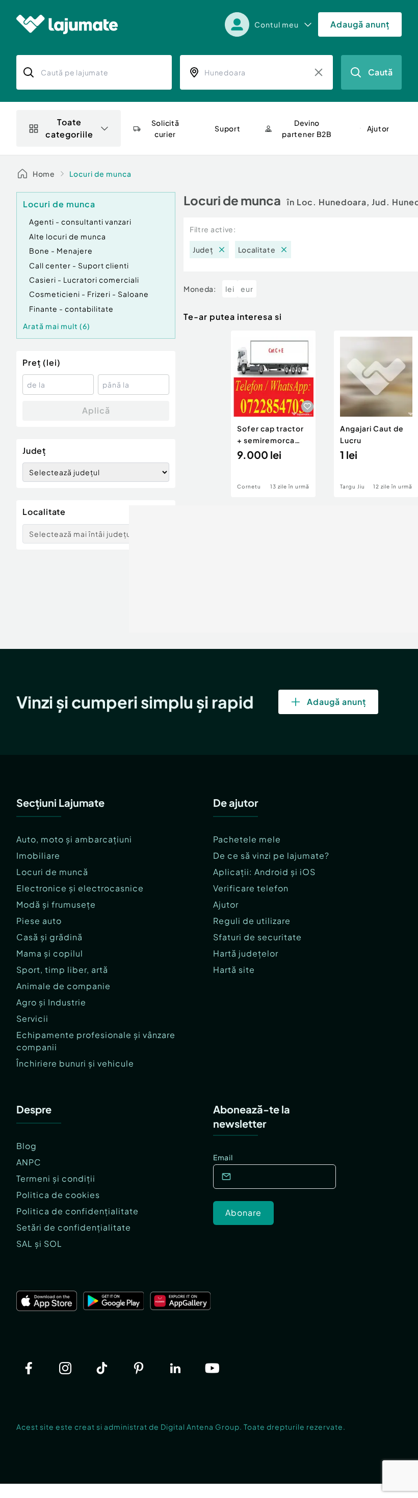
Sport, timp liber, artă (62, 969)
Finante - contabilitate (71, 308)
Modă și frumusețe (56, 904)
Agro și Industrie (51, 1002)
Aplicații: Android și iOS (264, 871)
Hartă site (234, 969)
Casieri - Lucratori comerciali (84, 279)
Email (223, 1157)
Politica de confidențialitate (77, 1211)
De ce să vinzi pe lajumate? (271, 855)
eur (247, 288)
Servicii (32, 1018)
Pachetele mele (247, 839)
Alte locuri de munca (67, 236)
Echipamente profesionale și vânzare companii (95, 1040)
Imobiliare (38, 855)
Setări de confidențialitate (73, 1227)
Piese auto (39, 920)
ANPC (28, 1162)
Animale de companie (63, 985)
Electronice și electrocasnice (80, 888)
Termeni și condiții (55, 1178)
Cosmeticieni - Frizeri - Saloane (89, 293)
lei (229, 288)
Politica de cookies (58, 1194)
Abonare (243, 1212)
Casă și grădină (49, 937)
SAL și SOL (39, 1243)
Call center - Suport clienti (79, 265)
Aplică (96, 410)
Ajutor (226, 904)
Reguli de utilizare (252, 920)
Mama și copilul (49, 953)
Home (44, 173)
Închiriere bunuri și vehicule (75, 1063)
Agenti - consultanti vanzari (80, 221)
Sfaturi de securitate (257, 937)
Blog (26, 1145)
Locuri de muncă (52, 871)
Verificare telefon (251, 888)
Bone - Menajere (61, 250)
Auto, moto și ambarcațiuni (74, 839)
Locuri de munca (100, 173)
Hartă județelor (245, 953)
